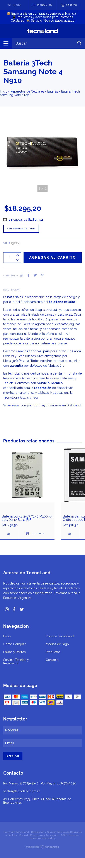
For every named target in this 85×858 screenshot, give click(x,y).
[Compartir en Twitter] (35, 275)
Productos (53, 652)
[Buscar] (79, 43)
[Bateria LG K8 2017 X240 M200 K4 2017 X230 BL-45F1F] (9, 534)
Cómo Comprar (14, 644)
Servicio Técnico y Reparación (16, 661)
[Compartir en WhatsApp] (22, 275)
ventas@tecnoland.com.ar (21, 791)
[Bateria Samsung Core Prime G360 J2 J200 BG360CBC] (70, 534)
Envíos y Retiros (14, 652)
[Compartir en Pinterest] (42, 275)
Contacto (52, 660)
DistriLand (74, 405)
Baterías (52, 91)
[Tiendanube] (42, 847)
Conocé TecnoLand (60, 636)
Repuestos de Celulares (27, 91)
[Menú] (6, 43)
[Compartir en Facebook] (28, 275)
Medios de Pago (57, 644)
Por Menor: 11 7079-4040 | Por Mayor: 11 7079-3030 (39, 783)
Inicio (3, 91)
